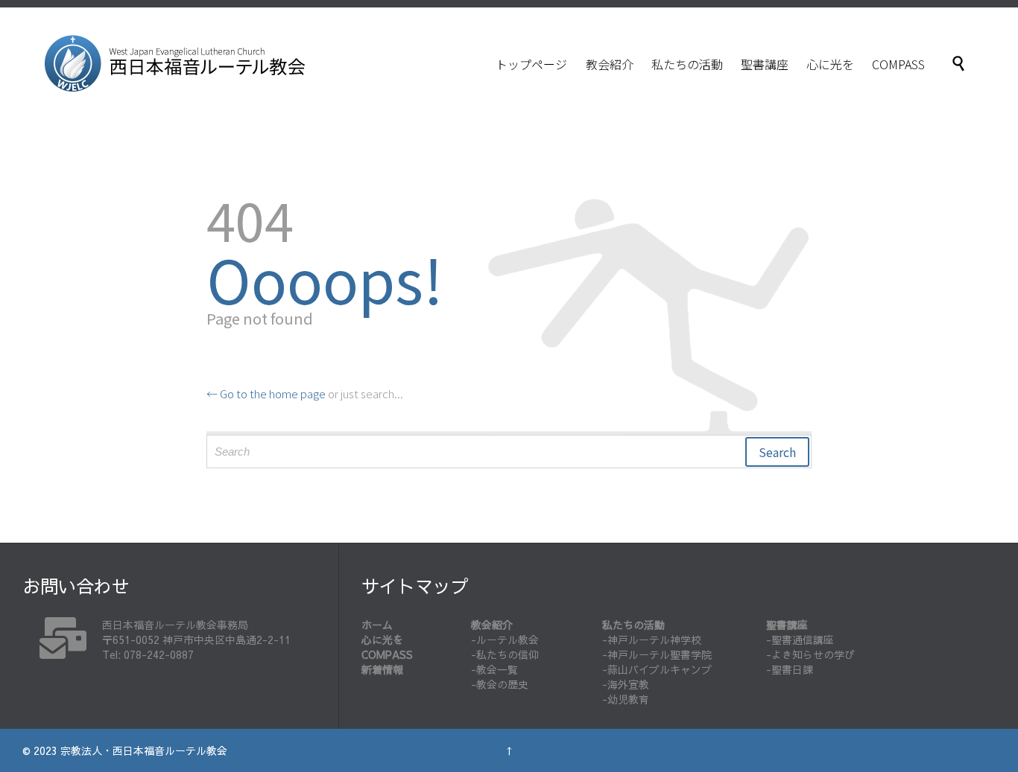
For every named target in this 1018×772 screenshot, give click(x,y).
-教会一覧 (494, 669)
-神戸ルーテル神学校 (651, 639)
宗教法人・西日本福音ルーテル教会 (143, 750)
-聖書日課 (789, 669)
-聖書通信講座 (800, 639)
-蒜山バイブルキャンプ (657, 669)
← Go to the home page (266, 393)
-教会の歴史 (499, 684)
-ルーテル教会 (505, 639)
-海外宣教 (625, 684)
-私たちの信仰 (505, 654)
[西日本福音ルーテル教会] (175, 63)
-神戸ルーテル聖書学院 (657, 654)
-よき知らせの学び (810, 654)
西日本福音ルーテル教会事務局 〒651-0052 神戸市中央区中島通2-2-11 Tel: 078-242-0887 (196, 639)
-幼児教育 (625, 699)
